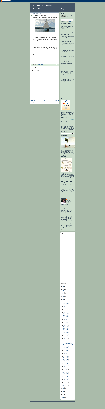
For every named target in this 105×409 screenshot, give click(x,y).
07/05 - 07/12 (65, 338)
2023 (63, 289)
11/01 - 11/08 (65, 313)
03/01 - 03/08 (65, 373)
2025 (63, 286)
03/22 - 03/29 (65, 369)
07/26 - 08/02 (65, 334)
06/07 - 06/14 (65, 353)
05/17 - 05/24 (65, 357)
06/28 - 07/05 (65, 349)
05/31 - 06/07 (65, 354)
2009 (63, 394)
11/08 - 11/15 (65, 312)
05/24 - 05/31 (65, 356)
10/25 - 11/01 (65, 315)
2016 (63, 299)
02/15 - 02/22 (65, 376)
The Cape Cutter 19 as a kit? (68, 344)
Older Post (57, 100)
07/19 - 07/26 (65, 335)
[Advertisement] (66, 263)
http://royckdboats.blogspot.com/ (67, 66)
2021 (63, 292)
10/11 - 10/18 (65, 318)
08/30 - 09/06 (65, 326)
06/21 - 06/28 (65, 350)
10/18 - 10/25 (65, 316)
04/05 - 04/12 (65, 366)
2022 (63, 290)
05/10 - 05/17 (65, 359)
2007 (63, 397)
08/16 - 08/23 (65, 329)
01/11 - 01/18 (65, 383)
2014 (63, 387)
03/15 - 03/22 (65, 370)
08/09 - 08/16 (65, 331)
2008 (63, 395)
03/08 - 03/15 (65, 372)
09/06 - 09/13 (65, 325)
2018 (63, 296)
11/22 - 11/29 (65, 309)
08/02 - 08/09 (65, 332)
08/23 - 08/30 (65, 328)
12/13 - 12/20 (65, 305)
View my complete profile (67, 229)
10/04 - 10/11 (65, 319)
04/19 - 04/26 (65, 363)
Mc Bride (68, 199)
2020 (63, 293)
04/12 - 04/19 (65, 365)
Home (45, 100)
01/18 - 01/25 (65, 382)
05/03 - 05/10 (65, 360)
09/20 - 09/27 (65, 322)
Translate (69, 21)
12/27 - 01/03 (65, 302)
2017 (63, 298)
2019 (63, 295)
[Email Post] (57, 64)
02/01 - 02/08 (65, 379)
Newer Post (33, 100)
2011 (63, 391)
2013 (63, 388)
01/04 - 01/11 (65, 385)
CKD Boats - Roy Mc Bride (42, 5)
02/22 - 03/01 (65, 375)
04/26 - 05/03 (65, 362)
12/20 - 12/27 (65, 303)
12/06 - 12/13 (65, 306)
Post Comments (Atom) (40, 102)
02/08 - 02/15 (65, 378)
